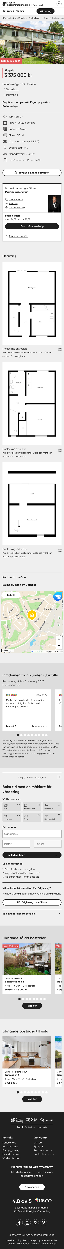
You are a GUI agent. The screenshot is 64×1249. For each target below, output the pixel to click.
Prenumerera (32, 1187)
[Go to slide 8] (43, 735)
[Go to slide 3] (25, 735)
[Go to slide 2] (21, 735)
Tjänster (38, 1146)
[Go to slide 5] (32, 735)
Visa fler (32, 1005)
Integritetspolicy (14, 1240)
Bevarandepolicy (32, 1240)
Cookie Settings (48, 1243)
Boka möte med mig (32, 226)
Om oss (38, 1142)
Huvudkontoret (10, 1154)
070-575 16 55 (16, 199)
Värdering (45, 11)
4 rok (46, 18)
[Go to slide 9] (46, 735)
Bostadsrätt (34, 18)
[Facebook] (19, 1222)
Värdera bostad (11, 1158)
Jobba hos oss (42, 1154)
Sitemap (35, 1243)
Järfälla (21, 18)
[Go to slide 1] (18, 735)
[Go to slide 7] (39, 735)
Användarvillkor (49, 1240)
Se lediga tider (16, 855)
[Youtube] (27, 1222)
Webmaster (23, 1243)
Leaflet (36, 651)
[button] (59, 11)
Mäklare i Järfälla (18, 236)
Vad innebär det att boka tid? (19, 913)
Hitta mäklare (10, 1146)
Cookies (12, 1243)
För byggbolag (10, 1150)
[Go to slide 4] (28, 735)
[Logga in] (59, 3)
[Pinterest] (43, 1222)
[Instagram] (35, 1222)
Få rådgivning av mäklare (32, 902)
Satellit (11, 595)
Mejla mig (13, 203)
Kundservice (9, 1142)
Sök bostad (8, 11)
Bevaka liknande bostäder (33, 172)
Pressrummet (41, 1150)
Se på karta (12, 89)
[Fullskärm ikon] (59, 352)
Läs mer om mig (17, 207)
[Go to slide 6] (35, 735)
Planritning (12, 94)
